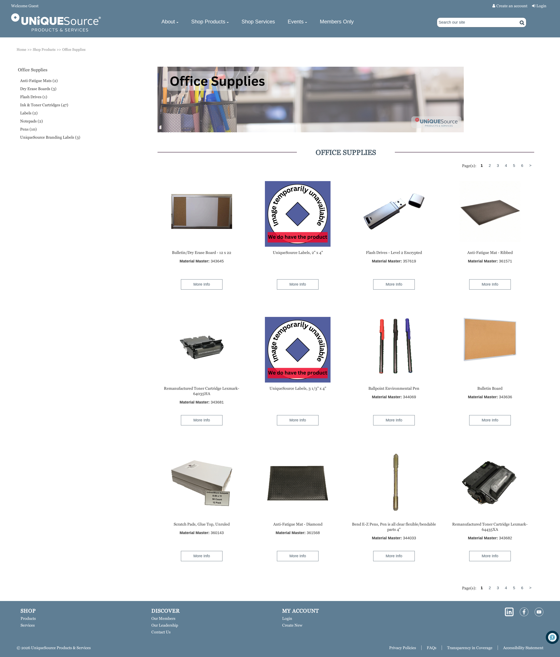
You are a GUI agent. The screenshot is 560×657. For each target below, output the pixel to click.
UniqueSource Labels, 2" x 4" (298, 252)
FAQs (431, 647)
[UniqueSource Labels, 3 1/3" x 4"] (297, 350)
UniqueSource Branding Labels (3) (50, 137)
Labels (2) (29, 113)
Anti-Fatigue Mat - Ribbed (490, 252)
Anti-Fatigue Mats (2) (39, 80)
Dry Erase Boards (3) (38, 88)
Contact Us (161, 632)
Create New (292, 625)
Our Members (163, 618)
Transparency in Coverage (469, 647)
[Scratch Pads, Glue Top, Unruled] (201, 483)
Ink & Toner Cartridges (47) (44, 105)
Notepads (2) (31, 121)
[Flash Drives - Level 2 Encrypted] (394, 211)
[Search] (522, 22)
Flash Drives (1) (33, 96)
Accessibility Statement (523, 647)
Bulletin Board (489, 388)
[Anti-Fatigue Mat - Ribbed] (490, 211)
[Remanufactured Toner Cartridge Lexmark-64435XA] (490, 483)
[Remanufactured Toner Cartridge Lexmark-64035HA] (201, 347)
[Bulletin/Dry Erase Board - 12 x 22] (201, 211)
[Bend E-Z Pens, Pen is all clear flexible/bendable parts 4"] (394, 483)
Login (541, 5)
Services (28, 625)
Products (28, 618)
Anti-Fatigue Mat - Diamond (297, 524)
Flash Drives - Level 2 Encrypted (394, 252)
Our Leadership (164, 625)
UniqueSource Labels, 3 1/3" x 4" (298, 388)
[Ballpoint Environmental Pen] (394, 347)
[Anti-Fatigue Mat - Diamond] (297, 483)
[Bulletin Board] (490, 339)
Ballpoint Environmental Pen (393, 388)
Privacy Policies (402, 647)
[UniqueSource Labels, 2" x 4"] (297, 214)
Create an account (511, 5)
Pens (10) (28, 129)
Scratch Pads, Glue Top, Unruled (202, 524)
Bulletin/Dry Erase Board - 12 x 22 (201, 252)
